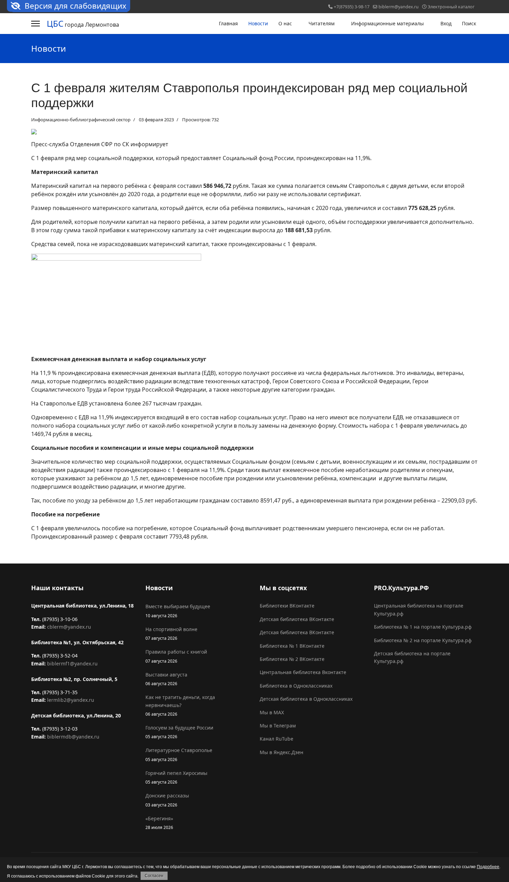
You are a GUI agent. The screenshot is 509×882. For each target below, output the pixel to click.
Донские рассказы (167, 799)
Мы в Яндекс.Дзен (281, 752)
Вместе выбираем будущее (177, 610)
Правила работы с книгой (176, 655)
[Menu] (35, 23)
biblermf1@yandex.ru (72, 663)
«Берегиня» (159, 822)
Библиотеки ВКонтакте (287, 605)
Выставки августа (166, 678)
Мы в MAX (272, 712)
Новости (258, 23)
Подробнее (488, 866)
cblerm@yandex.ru (69, 626)
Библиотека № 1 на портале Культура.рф (423, 626)
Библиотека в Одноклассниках (296, 685)
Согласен (154, 875)
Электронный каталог (451, 7)
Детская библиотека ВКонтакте (297, 619)
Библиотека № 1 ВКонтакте (292, 646)
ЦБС (55, 23)
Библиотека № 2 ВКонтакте (292, 659)
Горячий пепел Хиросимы (176, 777)
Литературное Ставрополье (178, 754)
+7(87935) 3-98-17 (351, 7)
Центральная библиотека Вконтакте (303, 672)
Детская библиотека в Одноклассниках (306, 699)
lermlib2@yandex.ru (70, 700)
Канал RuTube (276, 738)
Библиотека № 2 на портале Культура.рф (423, 640)
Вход (446, 23)
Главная (228, 23)
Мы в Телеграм (278, 725)
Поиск (469, 23)
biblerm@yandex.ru (398, 7)
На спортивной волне (171, 633)
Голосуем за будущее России (179, 731)
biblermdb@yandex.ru (73, 736)
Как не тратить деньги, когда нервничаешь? (180, 705)
